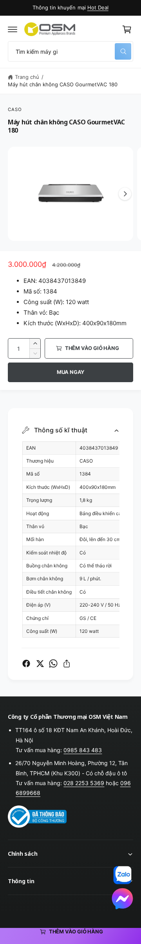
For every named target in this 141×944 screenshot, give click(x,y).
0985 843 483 (82, 750)
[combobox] (70, 51)
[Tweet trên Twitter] (40, 663)
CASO (15, 109)
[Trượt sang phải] (125, 194)
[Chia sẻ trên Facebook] (26, 663)
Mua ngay (70, 372)
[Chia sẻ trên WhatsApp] (53, 663)
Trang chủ (27, 77)
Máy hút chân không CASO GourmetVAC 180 (63, 84)
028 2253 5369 (83, 783)
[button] (12, 29)
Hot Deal (97, 7)
